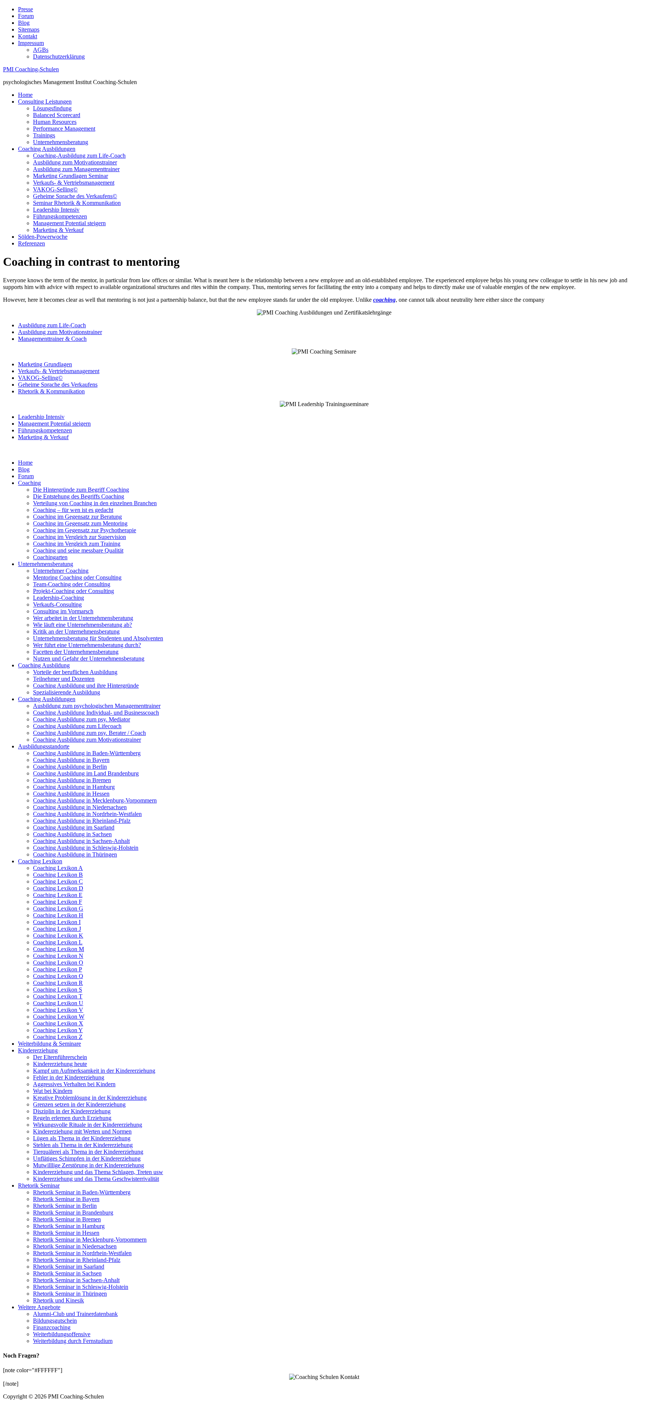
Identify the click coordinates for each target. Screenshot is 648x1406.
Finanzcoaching (51, 1327)
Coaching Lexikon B (58, 875)
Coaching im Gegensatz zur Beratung (77, 516)
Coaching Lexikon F (57, 902)
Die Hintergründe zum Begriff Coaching (81, 489)
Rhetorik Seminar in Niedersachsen (75, 1246)
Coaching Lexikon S (57, 989)
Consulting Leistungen (45, 101)
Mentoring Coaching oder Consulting (77, 577)
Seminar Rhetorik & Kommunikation (77, 203)
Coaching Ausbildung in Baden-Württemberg (87, 753)
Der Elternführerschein (60, 1057)
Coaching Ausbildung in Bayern (71, 760)
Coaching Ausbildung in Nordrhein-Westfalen (87, 814)
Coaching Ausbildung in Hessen (71, 793)
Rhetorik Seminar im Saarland (68, 1266)
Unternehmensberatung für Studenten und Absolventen (98, 638)
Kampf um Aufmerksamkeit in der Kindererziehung (94, 1070)
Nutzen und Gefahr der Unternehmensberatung (88, 658)
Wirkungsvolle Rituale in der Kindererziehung (87, 1124)
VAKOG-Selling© (55, 189)
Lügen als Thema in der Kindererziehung (81, 1138)
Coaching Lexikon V (58, 1010)
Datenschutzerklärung (59, 56)
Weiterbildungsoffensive (61, 1334)
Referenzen (31, 243)
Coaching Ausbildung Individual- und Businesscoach (96, 712)
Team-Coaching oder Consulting (71, 584)
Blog (24, 23)
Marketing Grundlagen (45, 364)
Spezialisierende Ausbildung (66, 692)
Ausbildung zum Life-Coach (52, 325)
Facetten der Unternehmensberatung (75, 652)
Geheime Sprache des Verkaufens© (75, 196)
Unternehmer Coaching (60, 571)
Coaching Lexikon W (58, 1016)
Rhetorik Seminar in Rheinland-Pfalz (76, 1260)
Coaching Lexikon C (58, 881)
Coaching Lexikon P (57, 969)
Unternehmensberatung (60, 142)
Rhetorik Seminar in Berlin (65, 1206)
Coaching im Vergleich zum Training (76, 543)
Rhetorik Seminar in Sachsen (67, 1273)
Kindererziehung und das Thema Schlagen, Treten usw (98, 1172)
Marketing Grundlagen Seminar (70, 176)
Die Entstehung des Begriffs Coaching (78, 496)
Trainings (44, 135)
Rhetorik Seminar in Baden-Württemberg (81, 1192)
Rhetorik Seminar (39, 1185)
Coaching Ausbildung (44, 665)
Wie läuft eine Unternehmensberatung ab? (82, 625)
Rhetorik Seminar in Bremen (67, 1219)
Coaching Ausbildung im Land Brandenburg (86, 773)
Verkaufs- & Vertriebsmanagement (73, 182)
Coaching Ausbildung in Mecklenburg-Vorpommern (95, 800)
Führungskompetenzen (60, 216)
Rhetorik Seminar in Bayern (66, 1199)
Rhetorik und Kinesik (58, 1300)
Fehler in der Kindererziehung (68, 1077)
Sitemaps (28, 29)
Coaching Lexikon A (58, 868)
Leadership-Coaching (58, 598)
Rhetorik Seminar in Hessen (66, 1233)
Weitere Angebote (39, 1307)
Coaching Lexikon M (58, 949)
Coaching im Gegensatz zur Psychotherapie (84, 530)
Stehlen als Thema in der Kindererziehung (83, 1145)
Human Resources (54, 122)
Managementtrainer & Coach (52, 339)
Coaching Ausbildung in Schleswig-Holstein (85, 848)
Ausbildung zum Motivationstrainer (75, 162)
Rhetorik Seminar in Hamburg (69, 1226)
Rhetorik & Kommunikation (51, 391)
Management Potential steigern (69, 223)
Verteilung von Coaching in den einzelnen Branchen (95, 503)
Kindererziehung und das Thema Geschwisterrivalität (96, 1179)
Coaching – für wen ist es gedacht (73, 510)
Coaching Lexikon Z (57, 1037)
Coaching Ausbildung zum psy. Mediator (81, 719)
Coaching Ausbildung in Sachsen (72, 834)
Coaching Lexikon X (58, 1023)
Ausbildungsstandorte (43, 746)
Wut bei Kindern (52, 1091)
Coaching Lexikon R (58, 983)
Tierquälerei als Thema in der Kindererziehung (88, 1152)
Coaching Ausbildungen (46, 149)
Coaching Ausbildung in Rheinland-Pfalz (81, 820)
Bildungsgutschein (55, 1320)
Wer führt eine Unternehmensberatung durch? (87, 645)
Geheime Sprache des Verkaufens (58, 384)
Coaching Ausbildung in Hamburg (74, 787)
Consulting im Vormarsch (63, 611)
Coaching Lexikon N (58, 956)
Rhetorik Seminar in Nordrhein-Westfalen (82, 1253)
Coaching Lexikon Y (58, 1030)
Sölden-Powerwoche (43, 236)
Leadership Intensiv (56, 209)
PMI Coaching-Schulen (31, 69)
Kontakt (27, 36)
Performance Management (64, 128)
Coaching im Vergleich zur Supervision (79, 537)
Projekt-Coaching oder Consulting (73, 591)
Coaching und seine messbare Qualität (78, 550)
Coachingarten (50, 557)
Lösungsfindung (52, 108)
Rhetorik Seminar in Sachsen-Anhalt (76, 1280)
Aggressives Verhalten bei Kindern (74, 1084)
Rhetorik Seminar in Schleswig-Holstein (80, 1287)
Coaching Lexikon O (58, 962)
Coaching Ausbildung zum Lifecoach (77, 726)
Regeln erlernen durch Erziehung (72, 1118)
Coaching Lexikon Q (58, 976)
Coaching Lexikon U (58, 1003)
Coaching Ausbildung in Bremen (72, 780)
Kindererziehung (38, 1050)
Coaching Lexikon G (58, 908)
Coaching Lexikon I (57, 922)
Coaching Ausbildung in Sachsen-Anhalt (81, 841)
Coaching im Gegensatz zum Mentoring (80, 523)
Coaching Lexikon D (58, 888)
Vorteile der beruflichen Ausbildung (75, 672)
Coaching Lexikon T (57, 996)
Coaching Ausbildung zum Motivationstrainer (87, 739)
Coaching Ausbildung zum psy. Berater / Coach (89, 733)
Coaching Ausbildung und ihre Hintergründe (86, 685)
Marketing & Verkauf (58, 230)
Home (25, 95)
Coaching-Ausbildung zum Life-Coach (79, 155)
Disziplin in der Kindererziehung (72, 1111)
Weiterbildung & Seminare (49, 1043)
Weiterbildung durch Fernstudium (72, 1341)
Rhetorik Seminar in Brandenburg (73, 1212)
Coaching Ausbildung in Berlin (70, 766)
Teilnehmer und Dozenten (63, 679)
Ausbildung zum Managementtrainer (76, 169)
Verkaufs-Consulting (57, 604)
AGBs (40, 50)
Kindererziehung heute (60, 1064)
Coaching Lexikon (40, 861)
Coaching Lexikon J (57, 929)
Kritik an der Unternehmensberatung (76, 631)
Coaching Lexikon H (58, 915)
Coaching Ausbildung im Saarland (73, 827)
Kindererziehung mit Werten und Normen (82, 1131)
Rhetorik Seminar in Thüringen (70, 1293)
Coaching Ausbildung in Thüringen (75, 854)
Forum (26, 16)
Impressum (31, 43)
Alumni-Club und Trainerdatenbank (75, 1314)
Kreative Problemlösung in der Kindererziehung (90, 1097)
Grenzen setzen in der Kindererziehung (79, 1104)
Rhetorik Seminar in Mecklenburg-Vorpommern (90, 1239)
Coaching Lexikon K (58, 935)
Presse (25, 9)
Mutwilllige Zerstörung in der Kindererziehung (88, 1165)
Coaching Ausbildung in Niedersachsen (80, 807)
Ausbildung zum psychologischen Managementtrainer (96, 706)
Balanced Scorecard (56, 115)
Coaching (29, 483)
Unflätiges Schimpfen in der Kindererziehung (87, 1158)
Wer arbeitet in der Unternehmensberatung (83, 618)
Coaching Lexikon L (57, 942)
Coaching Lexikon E (57, 895)
